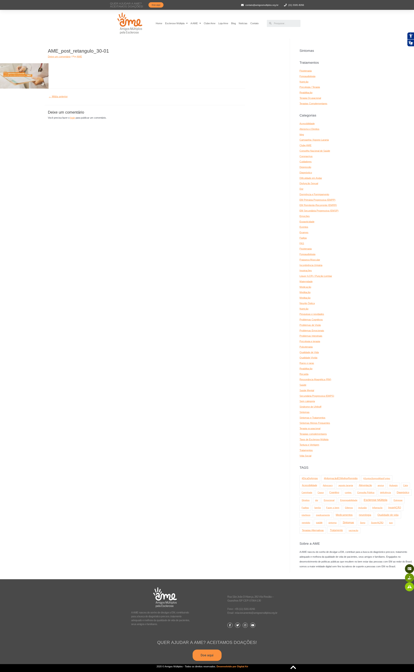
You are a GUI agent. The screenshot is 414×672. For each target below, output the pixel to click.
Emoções (305, 216)
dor (316, 500)
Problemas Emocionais (312, 330)
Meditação (305, 292)
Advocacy (328, 485)
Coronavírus (306, 156)
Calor (405, 485)
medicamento (323, 515)
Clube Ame (209, 23)
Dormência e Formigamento (314, 194)
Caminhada (307, 492)
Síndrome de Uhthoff (310, 406)
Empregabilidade (348, 500)
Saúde (303, 385)
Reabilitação (306, 92)
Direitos (306, 500)
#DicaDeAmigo (310, 478)
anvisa (381, 485)
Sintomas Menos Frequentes (315, 423)
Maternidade (306, 281)
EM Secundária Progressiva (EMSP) (319, 210)
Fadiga (303, 238)
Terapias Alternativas (313, 530)
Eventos (304, 227)
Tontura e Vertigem (309, 444)
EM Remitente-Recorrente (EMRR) (318, 205)
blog (302, 134)
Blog (233, 23)
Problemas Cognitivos (311, 319)
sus (391, 522)
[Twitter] (237, 625)
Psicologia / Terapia (310, 87)
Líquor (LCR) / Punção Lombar (316, 276)
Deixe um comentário (59, 56)
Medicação (305, 287)
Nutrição (304, 81)
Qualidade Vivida (308, 357)
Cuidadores (306, 161)
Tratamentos (306, 450)
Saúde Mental (307, 390)
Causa (321, 492)
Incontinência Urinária (311, 265)
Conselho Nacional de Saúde (315, 150)
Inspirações (306, 270)
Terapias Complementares (313, 103)
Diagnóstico (306, 172)
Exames (304, 232)
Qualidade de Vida (309, 352)
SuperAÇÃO (377, 522)
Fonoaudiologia (307, 76)
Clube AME (305, 145)
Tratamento (336, 530)
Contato (254, 23)
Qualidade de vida (387, 514)
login (72, 117)
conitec (348, 492)
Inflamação (377, 507)
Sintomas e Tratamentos (312, 417)
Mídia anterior (58, 96)
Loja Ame (223, 23)
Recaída (304, 374)
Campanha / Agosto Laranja (314, 139)
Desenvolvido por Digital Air (232, 666)
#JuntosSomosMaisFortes (376, 478)
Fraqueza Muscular (310, 259)
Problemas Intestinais (311, 335)
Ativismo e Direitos (309, 129)
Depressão (305, 167)
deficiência (385, 492)
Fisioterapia (306, 70)
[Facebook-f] (230, 625)
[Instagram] (245, 625)
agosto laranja (345, 485)
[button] (155, 5)
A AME (194, 23)
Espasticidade (307, 221)
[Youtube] (252, 625)
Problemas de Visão (310, 325)
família (317, 507)
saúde (319, 522)
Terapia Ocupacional (310, 98)
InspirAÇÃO (394, 507)
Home (159, 23)
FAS (302, 243)
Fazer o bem (332, 507)
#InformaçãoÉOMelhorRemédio (341, 478)
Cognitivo (334, 492)
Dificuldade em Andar (311, 178)
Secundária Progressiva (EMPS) (317, 395)
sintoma (332, 522)
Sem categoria (307, 401)
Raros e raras (307, 363)
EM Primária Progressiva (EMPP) (317, 199)
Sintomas (305, 412)
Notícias (243, 23)
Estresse (398, 500)
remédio (306, 522)
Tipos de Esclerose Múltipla (314, 439)
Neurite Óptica (307, 303)
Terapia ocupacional (310, 428)
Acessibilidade (307, 123)
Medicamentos (344, 515)
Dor (301, 188)
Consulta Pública (365, 492)
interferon (306, 515)
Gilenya (349, 507)
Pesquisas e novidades (312, 314)
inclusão (362, 507)
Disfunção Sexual (309, 183)
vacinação (353, 530)
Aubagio (393, 485)
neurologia (365, 515)
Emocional (329, 500)
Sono (362, 522)
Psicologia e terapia (310, 341)
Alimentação (365, 485)
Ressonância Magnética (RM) (315, 379)
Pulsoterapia (306, 346)
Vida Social (305, 455)
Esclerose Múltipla (175, 23)
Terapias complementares (313, 434)
